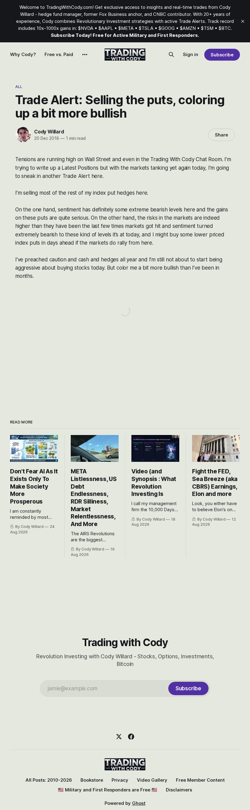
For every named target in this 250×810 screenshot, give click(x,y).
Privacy (120, 780)
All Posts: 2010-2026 (49, 780)
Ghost (138, 803)
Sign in (190, 54)
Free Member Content (200, 780)
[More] (85, 54)
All (18, 86)
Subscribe (222, 55)
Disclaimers (179, 790)
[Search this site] (171, 54)
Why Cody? (23, 54)
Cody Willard (49, 132)
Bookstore (91, 780)
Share (221, 135)
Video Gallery (152, 780)
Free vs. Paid (59, 54)
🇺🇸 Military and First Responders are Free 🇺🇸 (107, 790)
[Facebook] (131, 737)
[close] (243, 21)
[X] (119, 737)
